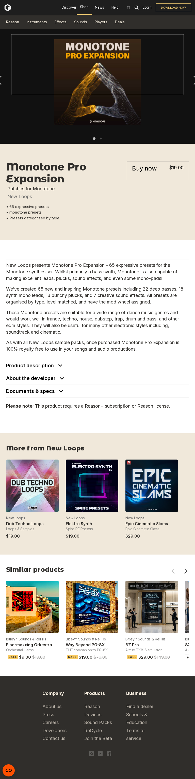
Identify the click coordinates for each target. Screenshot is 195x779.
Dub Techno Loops (25, 523)
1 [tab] (94, 138)
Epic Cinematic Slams (146, 523)
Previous (173, 571)
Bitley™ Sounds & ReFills (26, 639)
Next (186, 571)
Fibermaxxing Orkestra (29, 644)
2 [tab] (100, 138)
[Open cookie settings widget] (9, 770)
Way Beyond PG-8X (85, 644)
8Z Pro (132, 644)
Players (101, 22)
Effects (61, 22)
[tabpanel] (97, 64)
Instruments (37, 22)
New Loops (19, 196)
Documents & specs (31, 391)
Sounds (80, 22)
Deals (120, 22)
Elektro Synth (79, 523)
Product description (30, 366)
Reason (12, 22)
